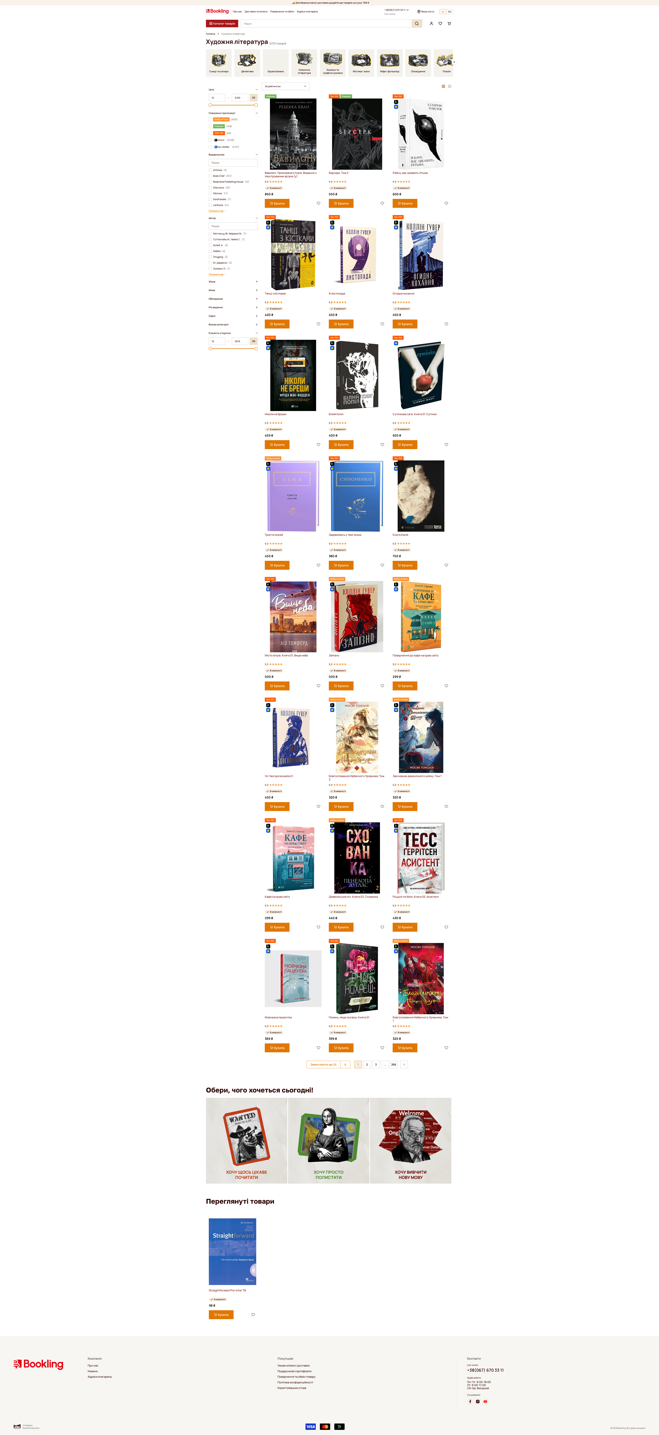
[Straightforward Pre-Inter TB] (232, 1251)
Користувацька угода (292, 1387)
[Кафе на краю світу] (293, 858)
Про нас (237, 11)
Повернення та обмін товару (297, 1376)
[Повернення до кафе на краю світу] (421, 616)
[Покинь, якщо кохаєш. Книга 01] (357, 978)
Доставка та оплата (256, 11)
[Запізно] (357, 616)
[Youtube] (485, 1401)
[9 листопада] (357, 254)
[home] (218, 34)
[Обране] (440, 23)
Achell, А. (220, 245)
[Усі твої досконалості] (293, 737)
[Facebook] (470, 1401)
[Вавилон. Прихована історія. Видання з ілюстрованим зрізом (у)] (293, 134)
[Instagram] (478, 1401)
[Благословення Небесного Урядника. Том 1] (421, 978)
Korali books (222, 199)
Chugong (220, 256)
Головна (210, 33)
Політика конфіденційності (295, 1382)
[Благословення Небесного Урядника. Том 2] (357, 737)
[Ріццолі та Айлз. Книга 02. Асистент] (421, 858)
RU (450, 11)
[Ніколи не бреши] (293, 375)
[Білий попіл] (357, 375)
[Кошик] (449, 23)
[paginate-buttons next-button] (404, 1064)
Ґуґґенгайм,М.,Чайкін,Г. (229, 239)
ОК (253, 97)
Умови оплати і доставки (294, 1365)
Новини (93, 1371)
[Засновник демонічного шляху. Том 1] (421, 737)
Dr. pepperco (222, 262)
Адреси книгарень (307, 11)
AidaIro (219, 251)
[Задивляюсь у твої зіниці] (357, 496)
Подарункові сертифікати (294, 1371)
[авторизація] (431, 23)
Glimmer (220, 193)
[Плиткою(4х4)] (449, 86)
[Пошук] (417, 23)
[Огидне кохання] (421, 254)
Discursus (221, 187)
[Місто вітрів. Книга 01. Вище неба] (293, 616)
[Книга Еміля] (421, 496)
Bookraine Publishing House (231, 181)
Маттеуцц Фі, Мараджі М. (229, 233)
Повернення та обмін (282, 11)
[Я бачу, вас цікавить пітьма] (421, 134)
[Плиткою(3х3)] (443, 86)
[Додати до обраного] (318, 203)
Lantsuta (221, 205)
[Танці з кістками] (293, 254)
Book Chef (222, 175)
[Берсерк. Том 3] (357, 134)
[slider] (210, 105)
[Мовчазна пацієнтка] (293, 978)
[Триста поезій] (293, 496)
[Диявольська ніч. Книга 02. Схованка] (357, 858)
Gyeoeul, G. (221, 268)
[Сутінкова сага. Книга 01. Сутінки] (421, 375)
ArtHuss (220, 170)
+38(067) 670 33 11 (395, 9)
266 (393, 1064)
